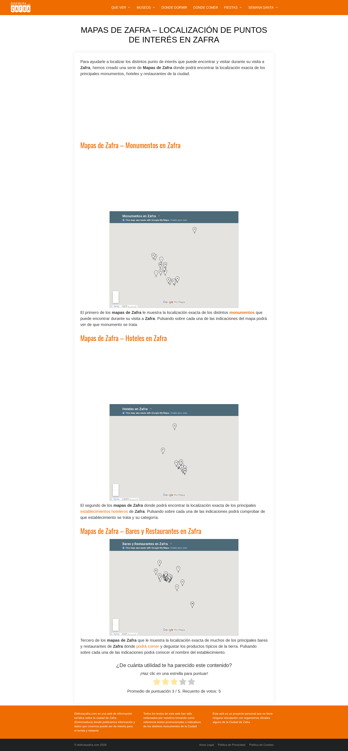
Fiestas (231, 7)
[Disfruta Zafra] (22, 7)
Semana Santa (261, 7)
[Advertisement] (174, 111)
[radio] (157, 682)
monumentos (242, 312)
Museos (144, 7)
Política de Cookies (261, 744)
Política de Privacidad (231, 744)
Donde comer (205, 7)
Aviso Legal (206, 744)
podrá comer (147, 646)
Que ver (118, 7)
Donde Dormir (174, 7)
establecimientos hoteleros (104, 511)
